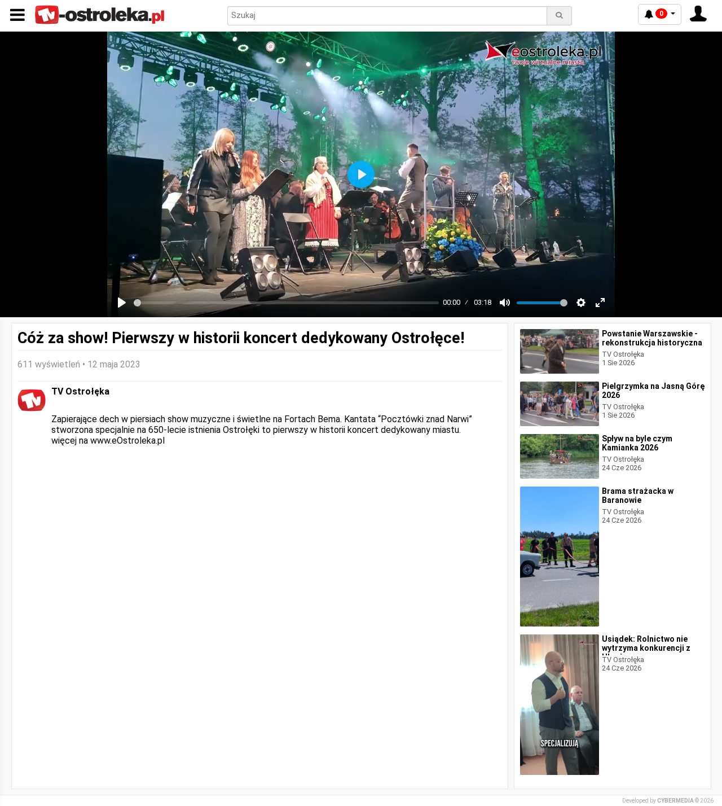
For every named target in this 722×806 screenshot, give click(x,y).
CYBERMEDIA (675, 801)
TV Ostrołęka (80, 391)
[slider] (286, 302)
